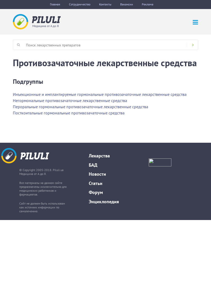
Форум (96, 192)
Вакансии (126, 4)
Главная (55, 4)
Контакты (105, 4)
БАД (93, 165)
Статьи (95, 183)
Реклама (147, 4)
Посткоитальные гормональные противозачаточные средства (69, 112)
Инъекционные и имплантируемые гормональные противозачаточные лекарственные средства (100, 94)
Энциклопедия (104, 202)
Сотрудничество (79, 4)
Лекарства (99, 156)
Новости (97, 174)
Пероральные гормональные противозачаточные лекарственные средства (80, 106)
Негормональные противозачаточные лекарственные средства (70, 100)
